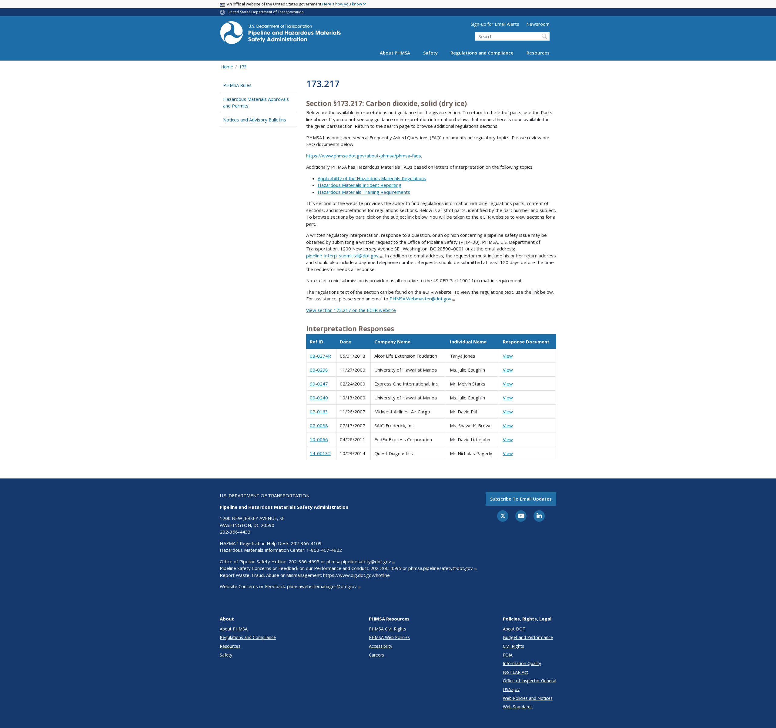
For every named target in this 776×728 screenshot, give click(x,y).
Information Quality (522, 663)
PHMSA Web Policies (389, 637)
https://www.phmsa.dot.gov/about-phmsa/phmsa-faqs (363, 156)
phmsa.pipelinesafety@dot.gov (358, 561)
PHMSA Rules (237, 85)
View (508, 356)
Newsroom (538, 24)
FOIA (508, 655)
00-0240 (319, 398)
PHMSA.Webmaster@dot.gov (420, 299)
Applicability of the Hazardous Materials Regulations (372, 178)
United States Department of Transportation (266, 12)
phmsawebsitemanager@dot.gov (322, 586)
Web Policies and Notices (528, 698)
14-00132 (320, 453)
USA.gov (511, 689)
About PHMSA (395, 53)
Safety (430, 53)
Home (227, 67)
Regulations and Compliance (481, 53)
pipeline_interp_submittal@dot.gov (342, 256)
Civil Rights (513, 646)
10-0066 (319, 439)
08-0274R (320, 356)
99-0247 (319, 384)
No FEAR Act (515, 672)
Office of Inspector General (529, 680)
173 (242, 67)
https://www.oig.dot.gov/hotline (356, 575)
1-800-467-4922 (324, 550)
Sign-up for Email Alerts (495, 24)
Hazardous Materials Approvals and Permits (256, 102)
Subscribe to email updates (521, 499)
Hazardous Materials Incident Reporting (359, 185)
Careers (376, 655)
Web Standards (518, 707)
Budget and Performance (528, 637)
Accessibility (380, 646)
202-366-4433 (235, 532)
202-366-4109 (306, 543)
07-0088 (319, 425)
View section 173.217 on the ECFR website (351, 310)
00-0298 (319, 370)
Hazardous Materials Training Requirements (364, 192)
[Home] (280, 34)
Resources (538, 53)
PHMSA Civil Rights (387, 629)
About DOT (514, 629)
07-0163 (319, 412)
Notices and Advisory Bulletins (254, 120)
